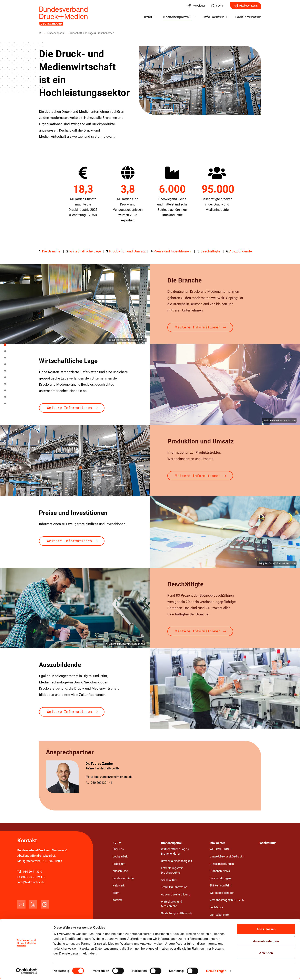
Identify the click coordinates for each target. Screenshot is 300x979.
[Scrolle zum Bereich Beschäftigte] (7, 391)
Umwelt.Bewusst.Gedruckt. (227, 856)
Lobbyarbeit (120, 856)
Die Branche (51, 251)
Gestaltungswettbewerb (176, 913)
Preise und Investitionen (172, 251)
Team (115, 893)
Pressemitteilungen (222, 864)
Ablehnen (266, 953)
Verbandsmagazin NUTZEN (227, 900)
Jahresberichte (219, 914)
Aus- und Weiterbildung (175, 894)
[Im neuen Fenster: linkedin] (33, 904)
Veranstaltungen (220, 878)
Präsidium (118, 864)
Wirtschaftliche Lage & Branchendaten (175, 851)
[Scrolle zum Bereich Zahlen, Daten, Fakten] (7, 352)
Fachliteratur (248, 17)
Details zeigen (216, 971)
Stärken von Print (220, 885)
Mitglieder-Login (248, 5)
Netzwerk (118, 885)
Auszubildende (240, 251)
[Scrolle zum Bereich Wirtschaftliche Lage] (7, 372)
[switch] (118, 971)
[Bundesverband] (40, 33)
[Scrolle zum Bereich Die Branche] (7, 365)
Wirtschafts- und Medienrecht (171, 904)
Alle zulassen (266, 929)
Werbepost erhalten (222, 893)
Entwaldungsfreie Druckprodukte (172, 870)
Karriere (117, 900)
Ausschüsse (120, 871)
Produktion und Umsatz (127, 251)
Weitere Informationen (197, 327)
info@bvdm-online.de (31, 882)
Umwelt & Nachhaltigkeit (176, 861)
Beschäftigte (210, 251)
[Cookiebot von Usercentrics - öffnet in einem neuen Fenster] (26, 971)
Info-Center (213, 17)
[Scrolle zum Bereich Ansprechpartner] (7, 405)
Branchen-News (220, 871)
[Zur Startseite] (63, 16)
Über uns (118, 849)
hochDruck (216, 907)
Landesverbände (123, 878)
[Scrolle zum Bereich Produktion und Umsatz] (7, 378)
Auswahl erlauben (266, 941)
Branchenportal (177, 17)
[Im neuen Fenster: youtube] (21, 904)
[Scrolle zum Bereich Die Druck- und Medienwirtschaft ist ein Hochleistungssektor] (7, 346)
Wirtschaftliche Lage (85, 251)
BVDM (148, 17)
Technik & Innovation (174, 887)
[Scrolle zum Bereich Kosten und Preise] (7, 385)
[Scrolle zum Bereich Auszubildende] (7, 398)
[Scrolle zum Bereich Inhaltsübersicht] (7, 359)
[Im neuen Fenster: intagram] (45, 904)
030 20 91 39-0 (32, 871)
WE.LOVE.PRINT (220, 849)
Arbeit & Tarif (169, 880)
